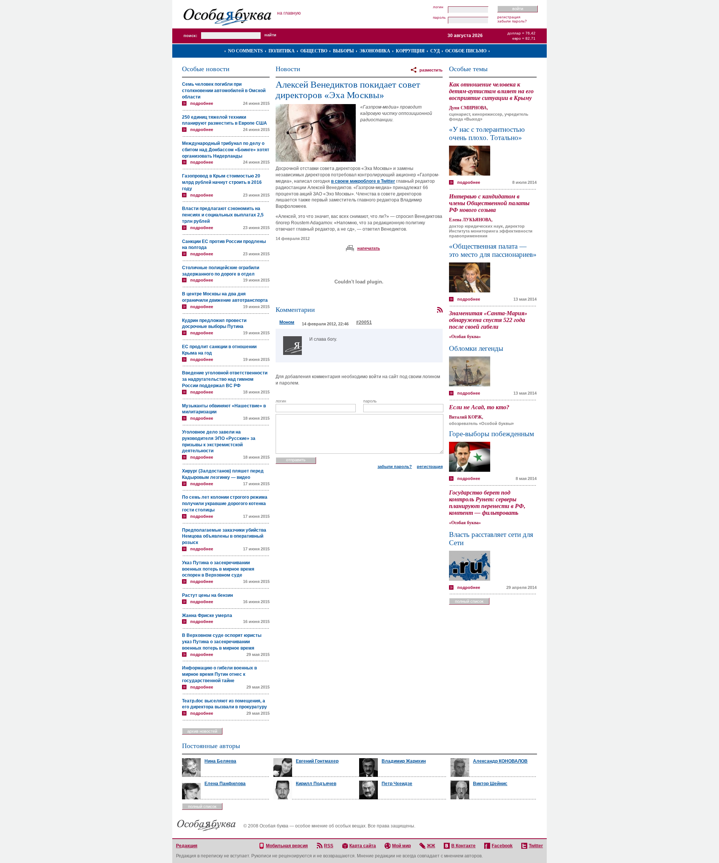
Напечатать (368, 248)
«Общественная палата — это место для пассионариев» (493, 250)
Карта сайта (362, 845)
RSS (328, 845)
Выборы (343, 51)
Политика (282, 51)
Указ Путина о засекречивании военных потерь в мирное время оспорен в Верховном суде (218, 569)
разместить (431, 70)
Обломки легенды (476, 348)
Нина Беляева (220, 761)
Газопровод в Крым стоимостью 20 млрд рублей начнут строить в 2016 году (222, 182)
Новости (288, 69)
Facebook (502, 845)
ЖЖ (431, 845)
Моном (286, 322)
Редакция (186, 845)
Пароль (439, 17)
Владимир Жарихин (404, 761)
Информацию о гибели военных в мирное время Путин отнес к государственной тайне (219, 674)
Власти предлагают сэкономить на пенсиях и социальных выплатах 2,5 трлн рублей (223, 215)
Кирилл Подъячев (316, 783)
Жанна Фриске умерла (207, 615)
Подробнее (201, 103)
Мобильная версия (287, 845)
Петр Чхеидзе (397, 783)
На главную (289, 13)
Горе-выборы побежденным (491, 434)
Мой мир (401, 845)
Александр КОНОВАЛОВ (500, 761)
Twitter (536, 845)
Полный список (469, 601)
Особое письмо (465, 51)
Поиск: (190, 35)
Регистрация (508, 17)
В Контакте (463, 845)
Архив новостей (202, 731)
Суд (435, 51)
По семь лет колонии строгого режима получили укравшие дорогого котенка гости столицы (224, 504)
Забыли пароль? (512, 21)
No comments (245, 51)
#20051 (364, 322)
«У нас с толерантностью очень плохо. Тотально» (487, 133)
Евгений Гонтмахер (317, 761)
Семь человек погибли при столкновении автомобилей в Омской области (224, 91)
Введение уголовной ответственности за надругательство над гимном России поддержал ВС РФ (224, 379)
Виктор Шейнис (490, 783)
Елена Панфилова (225, 783)
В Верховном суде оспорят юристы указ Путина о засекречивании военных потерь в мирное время (221, 642)
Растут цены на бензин (207, 595)
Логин (438, 7)
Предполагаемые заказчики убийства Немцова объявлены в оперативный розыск (224, 537)
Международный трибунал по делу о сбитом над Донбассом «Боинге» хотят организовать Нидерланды (225, 150)
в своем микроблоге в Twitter (363, 181)
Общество (313, 51)
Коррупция (410, 51)
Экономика (375, 51)
